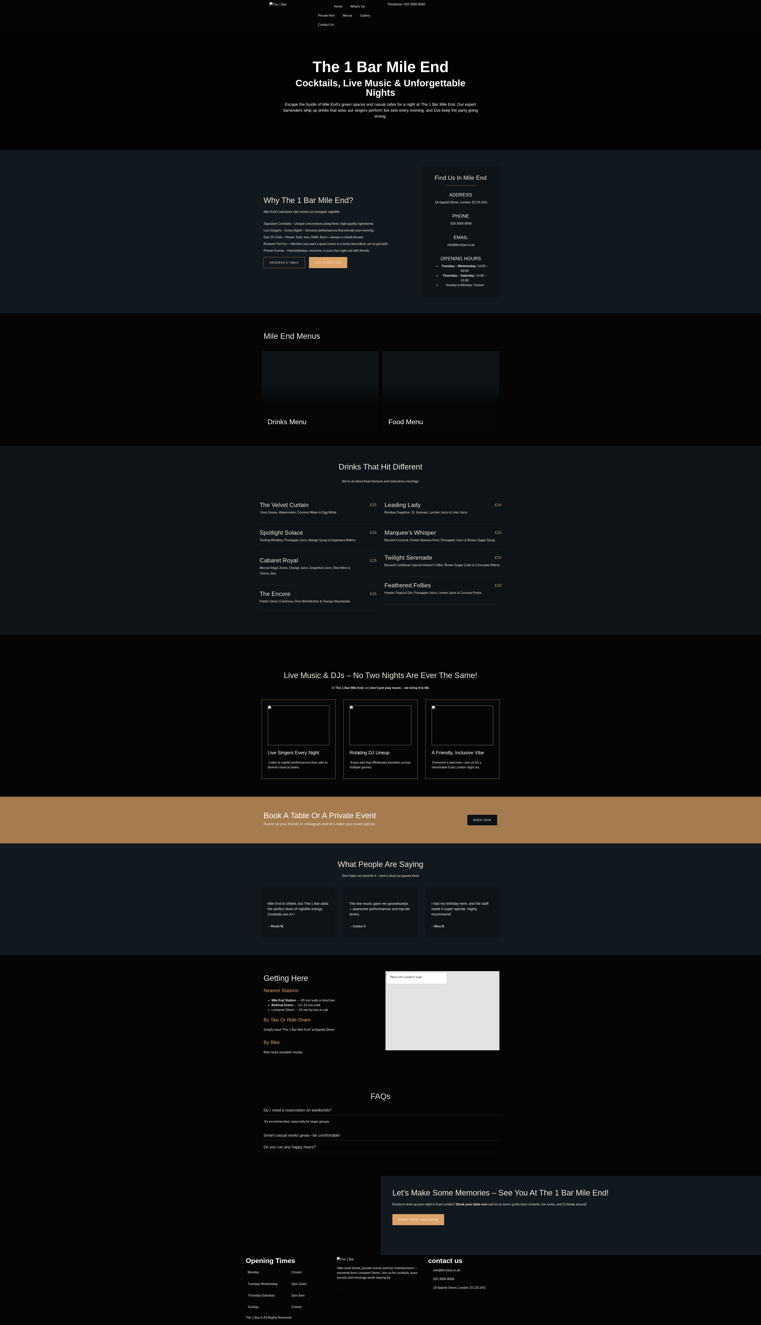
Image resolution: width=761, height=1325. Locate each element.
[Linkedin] (380, 1298)
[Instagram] (380, 1294)
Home (338, 6)
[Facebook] (380, 1289)
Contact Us (326, 24)
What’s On (357, 6)
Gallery (365, 15)
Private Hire (326, 15)
